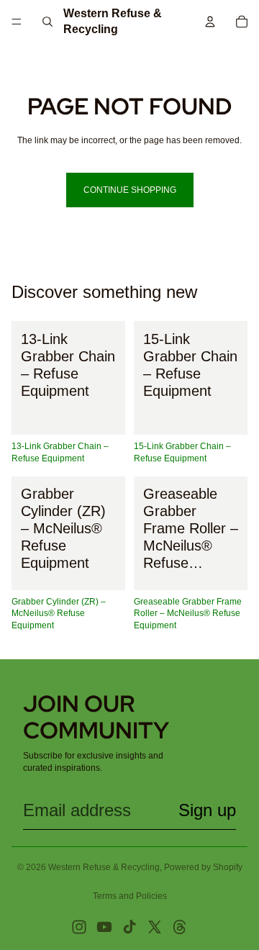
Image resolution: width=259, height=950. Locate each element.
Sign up (207, 810)
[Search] (47, 21)
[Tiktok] (129, 927)
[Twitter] (154, 927)
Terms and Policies (130, 896)
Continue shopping (129, 190)
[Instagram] (79, 927)
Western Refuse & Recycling (104, 867)
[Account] (210, 21)
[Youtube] (104, 927)
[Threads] (179, 927)
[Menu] (16, 21)
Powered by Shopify (203, 867)
